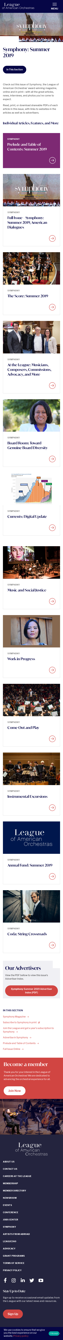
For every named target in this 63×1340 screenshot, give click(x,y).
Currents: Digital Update (27, 516)
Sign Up (13, 1314)
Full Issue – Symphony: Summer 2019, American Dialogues (27, 222)
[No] (59, 1333)
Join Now (14, 1091)
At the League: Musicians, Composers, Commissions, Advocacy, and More (29, 369)
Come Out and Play (23, 727)
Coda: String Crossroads (27, 934)
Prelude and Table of (19, 1043)
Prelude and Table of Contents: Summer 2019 (27, 147)
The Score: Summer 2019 (27, 296)
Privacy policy (20, 1336)
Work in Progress (21, 658)
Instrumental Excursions (27, 796)
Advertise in (15, 1037)
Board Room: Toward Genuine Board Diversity (27, 445)
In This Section (14, 69)
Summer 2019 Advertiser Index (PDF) (31, 991)
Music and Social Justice (26, 590)
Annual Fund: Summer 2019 (29, 865)
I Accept (54, 1333)
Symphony (14, 1016)
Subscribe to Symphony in (20, 1022)
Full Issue (12, 1049)
